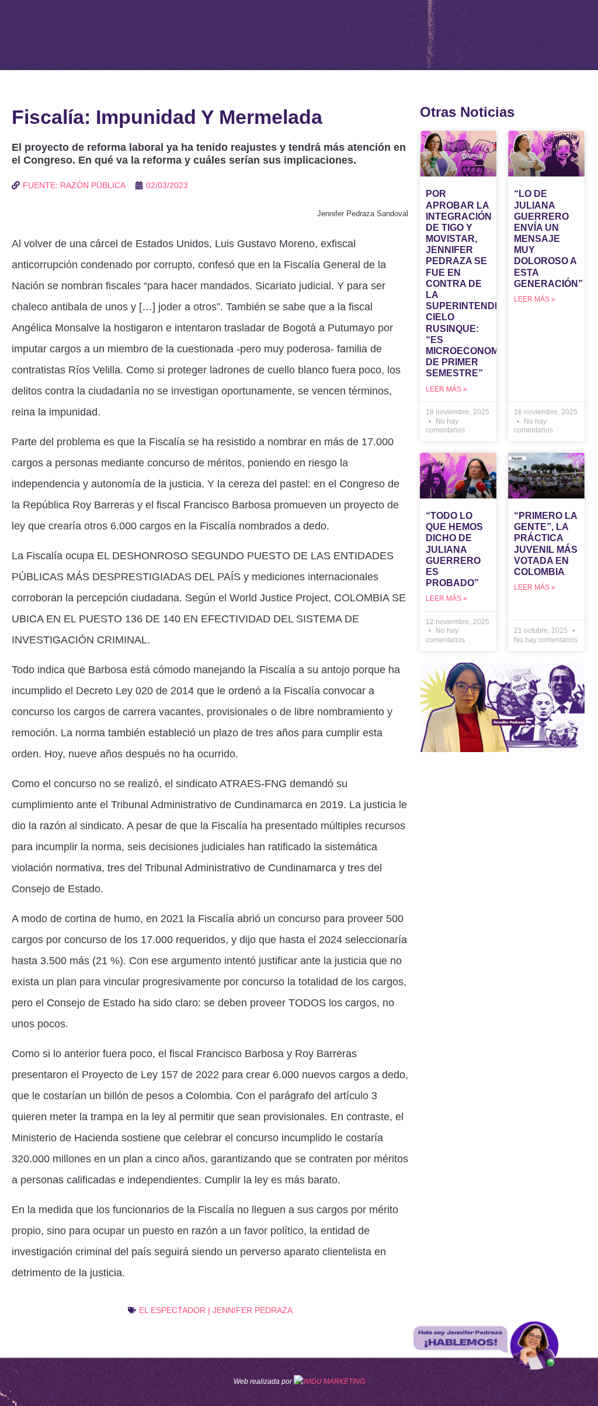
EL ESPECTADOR (172, 1310)
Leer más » (446, 389)
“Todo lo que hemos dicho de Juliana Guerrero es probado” (454, 549)
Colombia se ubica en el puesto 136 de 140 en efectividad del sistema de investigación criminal (209, 619)
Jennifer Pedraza (253, 1310)
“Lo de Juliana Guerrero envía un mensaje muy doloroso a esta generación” (548, 239)
